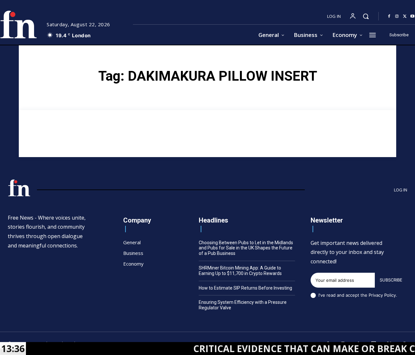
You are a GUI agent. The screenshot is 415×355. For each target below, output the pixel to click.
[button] (366, 16)
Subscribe (391, 279)
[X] (405, 16)
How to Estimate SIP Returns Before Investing (245, 288)
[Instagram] (397, 16)
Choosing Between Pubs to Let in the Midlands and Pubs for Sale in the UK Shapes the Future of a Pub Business (246, 248)
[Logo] (19, 188)
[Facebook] (389, 16)
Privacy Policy (382, 295)
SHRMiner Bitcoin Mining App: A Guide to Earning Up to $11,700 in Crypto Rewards (240, 270)
